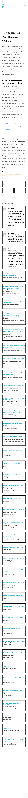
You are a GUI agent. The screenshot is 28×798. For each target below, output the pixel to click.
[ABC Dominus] (9, 5)
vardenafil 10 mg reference (10, 739)
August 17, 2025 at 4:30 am (12, 288)
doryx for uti (6, 498)
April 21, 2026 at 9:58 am (18, 606)
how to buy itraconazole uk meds (11, 358)
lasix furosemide (7, 450)
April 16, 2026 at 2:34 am (16, 595)
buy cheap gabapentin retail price (12, 345)
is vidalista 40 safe (8, 628)
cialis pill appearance (8, 652)
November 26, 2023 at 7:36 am (14, 209)
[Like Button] (20, 190)
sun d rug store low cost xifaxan (11, 423)
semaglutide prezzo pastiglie (11, 703)
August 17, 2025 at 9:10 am (16, 331)
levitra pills (6, 474)
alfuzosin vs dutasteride (9, 690)
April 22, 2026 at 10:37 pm (17, 617)
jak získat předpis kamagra (10, 436)
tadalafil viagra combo (9, 677)
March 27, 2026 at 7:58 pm (15, 474)
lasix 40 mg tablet (8, 558)
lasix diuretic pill (7, 547)
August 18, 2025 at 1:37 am (14, 412)
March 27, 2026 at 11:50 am (13, 463)
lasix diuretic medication (9, 582)
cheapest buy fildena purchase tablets (13, 372)
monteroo (5, 171)
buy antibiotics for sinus (9, 485)
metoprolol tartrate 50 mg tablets (12, 534)
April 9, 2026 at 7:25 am (17, 547)
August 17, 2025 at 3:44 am (9, 275)
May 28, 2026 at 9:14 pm (18, 716)
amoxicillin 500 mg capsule (10, 522)
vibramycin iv (6, 595)
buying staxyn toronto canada (11, 385)
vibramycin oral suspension (10, 569)
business (9, 184)
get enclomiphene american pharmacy (13, 274)
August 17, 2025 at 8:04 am (13, 315)
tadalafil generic (7, 716)
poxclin (5, 463)
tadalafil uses (6, 617)
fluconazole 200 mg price (10, 509)
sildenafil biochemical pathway (11, 727)
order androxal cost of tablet (11, 301)
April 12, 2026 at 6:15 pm (18, 558)
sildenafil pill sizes (8, 606)
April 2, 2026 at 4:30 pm (15, 498)
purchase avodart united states (11, 398)
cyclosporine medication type (11, 665)
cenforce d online (7, 641)
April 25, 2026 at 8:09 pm (19, 641)
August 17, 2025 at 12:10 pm (9, 374)
